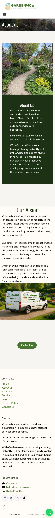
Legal (5, 399)
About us (7, 387)
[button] (4, 506)
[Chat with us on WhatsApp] (49, 512)
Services (7, 395)
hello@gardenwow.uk (18, 487)
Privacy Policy (10, 402)
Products (7, 391)
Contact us (8, 406)
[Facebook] (4, 497)
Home (5, 383)
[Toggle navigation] (5, 14)
